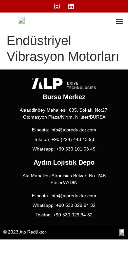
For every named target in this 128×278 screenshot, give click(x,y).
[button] (119, 21)
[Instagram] (57, 6)
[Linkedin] (71, 6)
